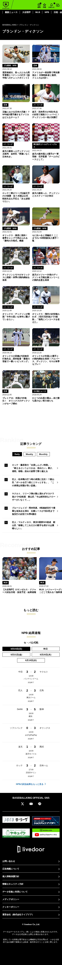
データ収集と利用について (15, 891)
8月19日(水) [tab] (31, 660)
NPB (47, 12)
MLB (37, 12)
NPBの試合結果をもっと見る (29, 784)
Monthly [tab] (43, 454)
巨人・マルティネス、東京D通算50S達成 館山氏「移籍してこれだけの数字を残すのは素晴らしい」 (33, 525)
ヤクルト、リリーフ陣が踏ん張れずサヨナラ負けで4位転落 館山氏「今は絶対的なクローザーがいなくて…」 (33, 496)
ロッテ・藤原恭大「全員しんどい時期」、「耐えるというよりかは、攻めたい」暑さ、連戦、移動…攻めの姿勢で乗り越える (33, 468)
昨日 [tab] (45, 649)
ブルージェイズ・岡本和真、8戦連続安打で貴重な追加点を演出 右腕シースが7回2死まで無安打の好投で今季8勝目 (33, 511)
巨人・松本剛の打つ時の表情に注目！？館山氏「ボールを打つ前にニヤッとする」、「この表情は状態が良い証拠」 (33, 482)
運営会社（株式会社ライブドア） (18, 914)
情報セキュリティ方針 (12, 884)
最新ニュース (11, 12)
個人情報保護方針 (10, 876)
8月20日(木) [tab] (45, 654)
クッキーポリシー (10, 907)
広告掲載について (10, 869)
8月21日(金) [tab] (16, 654)
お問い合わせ (8, 861)
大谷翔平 (26, 12)
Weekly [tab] (29, 454)
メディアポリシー (10, 899)
